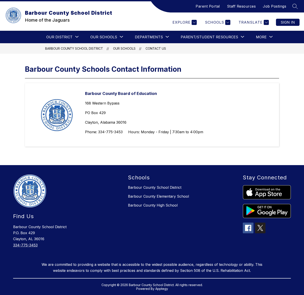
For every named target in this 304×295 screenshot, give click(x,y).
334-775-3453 (25, 245)
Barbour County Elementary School (158, 196)
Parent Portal (208, 6)
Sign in (288, 22)
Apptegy (161, 289)
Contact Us (156, 48)
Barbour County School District (74, 48)
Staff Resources (241, 6)
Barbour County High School (153, 205)
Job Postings (274, 6)
